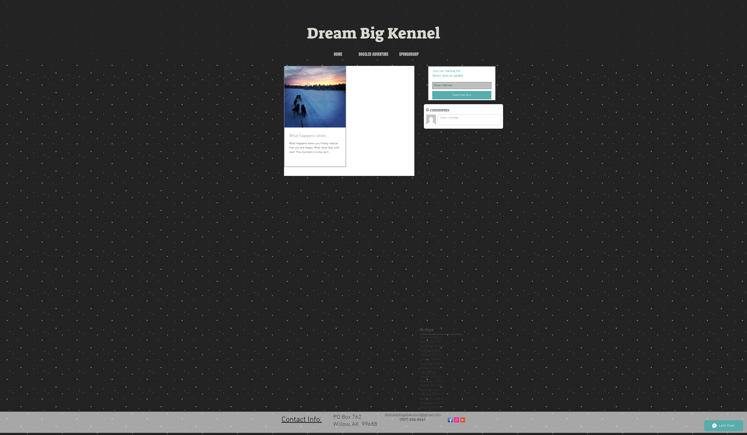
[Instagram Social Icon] (456, 420)
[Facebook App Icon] (450, 420)
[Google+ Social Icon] (462, 420)
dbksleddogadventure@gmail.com (413, 415)
